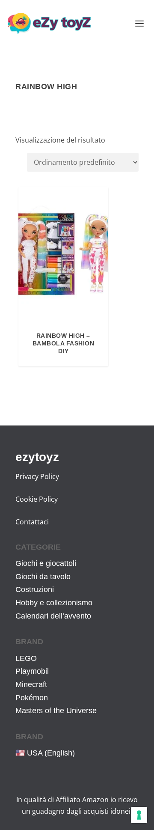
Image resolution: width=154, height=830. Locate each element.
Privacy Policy (37, 476)
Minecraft (31, 684)
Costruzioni (34, 589)
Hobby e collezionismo (53, 602)
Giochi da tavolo (43, 576)
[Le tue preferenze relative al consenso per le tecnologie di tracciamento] (139, 815)
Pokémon (31, 697)
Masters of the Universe (56, 710)
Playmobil (32, 671)
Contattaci (32, 522)
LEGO (26, 658)
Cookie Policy (36, 499)
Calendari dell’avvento (53, 616)
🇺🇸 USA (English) (45, 753)
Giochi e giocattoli (45, 563)
